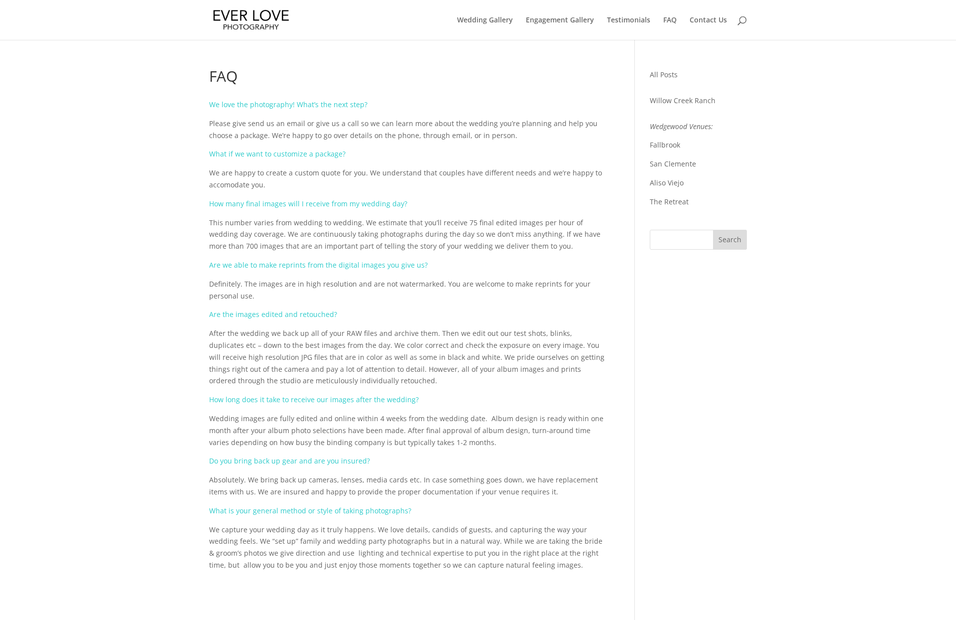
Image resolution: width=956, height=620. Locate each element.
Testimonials (628, 20)
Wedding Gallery (485, 20)
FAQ (670, 20)
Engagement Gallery (560, 20)
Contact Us (708, 20)
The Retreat (669, 201)
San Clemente (673, 163)
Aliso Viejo (667, 182)
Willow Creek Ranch (683, 100)
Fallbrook (665, 145)
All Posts (664, 74)
